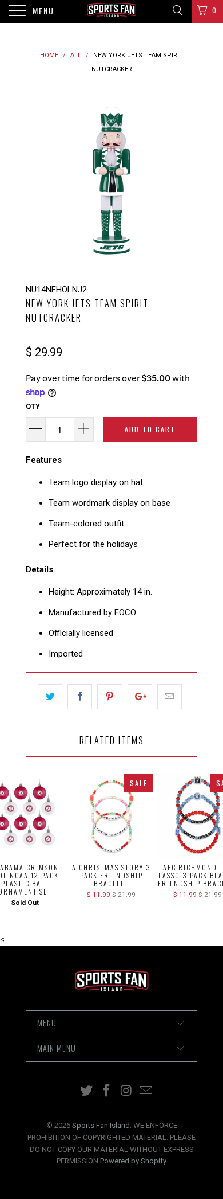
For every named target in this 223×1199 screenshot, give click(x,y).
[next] (186, 179)
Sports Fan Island (101, 1125)
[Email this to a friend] (169, 696)
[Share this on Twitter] (50, 696)
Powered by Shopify (133, 1161)
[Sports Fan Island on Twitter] (86, 1091)
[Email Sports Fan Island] (146, 1091)
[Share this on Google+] (140, 696)
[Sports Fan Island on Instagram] (127, 1091)
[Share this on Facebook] (79, 696)
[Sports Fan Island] (112, 11)
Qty (33, 406)
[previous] (36, 179)
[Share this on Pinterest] (109, 696)
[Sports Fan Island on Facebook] (107, 1091)
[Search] (177, 10)
